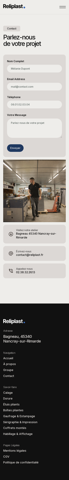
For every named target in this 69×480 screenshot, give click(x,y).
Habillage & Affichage (18, 434)
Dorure (8, 398)
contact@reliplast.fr (29, 255)
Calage (8, 392)
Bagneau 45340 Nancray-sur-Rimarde (36, 235)
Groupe (8, 370)
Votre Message (16, 115)
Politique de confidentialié (21, 462)
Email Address (16, 79)
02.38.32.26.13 (25, 272)
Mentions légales (14, 450)
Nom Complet (15, 61)
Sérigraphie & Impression (20, 422)
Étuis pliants (11, 404)
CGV (6, 456)
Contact (8, 376)
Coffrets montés (14, 428)
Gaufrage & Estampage (19, 416)
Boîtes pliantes (13, 410)
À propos (9, 364)
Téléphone (14, 97)
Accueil (8, 358)
